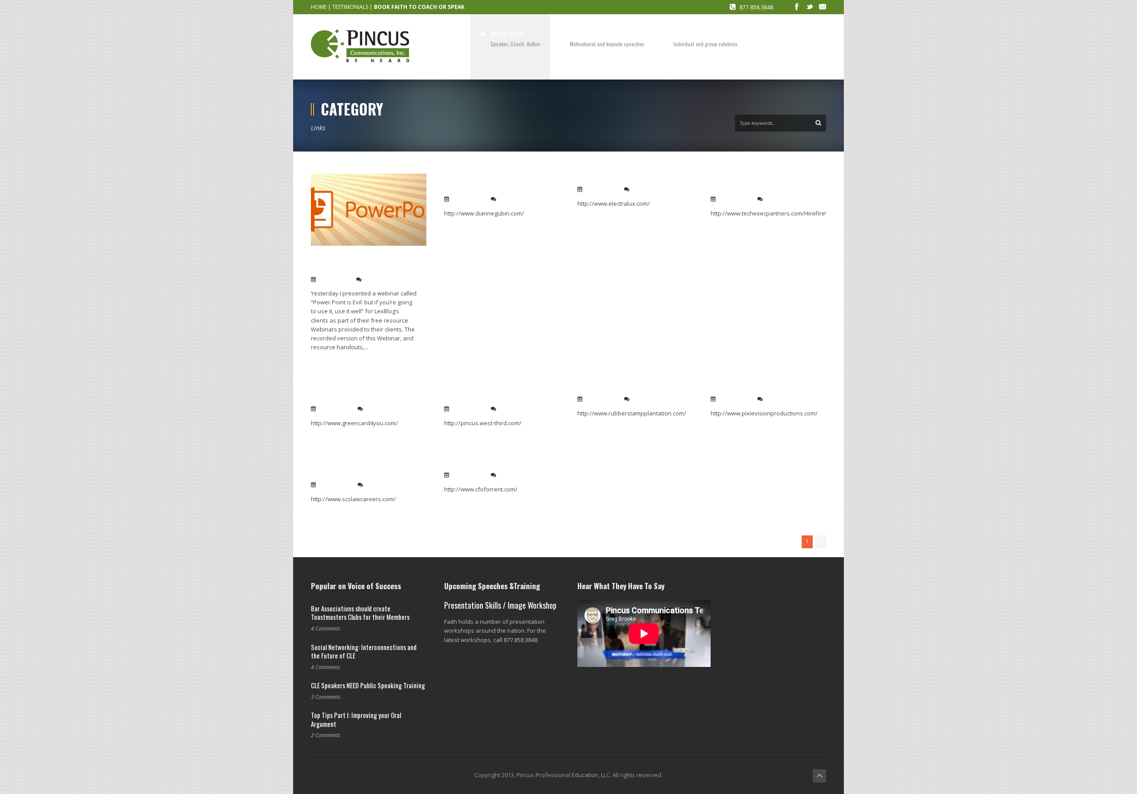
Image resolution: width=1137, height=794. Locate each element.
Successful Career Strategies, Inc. (358, 469)
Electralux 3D (598, 178)
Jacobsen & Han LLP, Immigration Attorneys (363, 393)
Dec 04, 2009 (468, 199)
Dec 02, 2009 (735, 199)
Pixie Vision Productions (750, 388)
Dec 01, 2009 (335, 409)
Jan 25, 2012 (334, 279)
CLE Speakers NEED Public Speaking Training (368, 685)
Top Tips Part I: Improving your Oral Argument (356, 719)
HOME (318, 7)
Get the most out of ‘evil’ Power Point (361, 263)
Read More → (328, 361)
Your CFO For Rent (473, 464)
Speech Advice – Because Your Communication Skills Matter (491, 393)
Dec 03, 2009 (601, 189)
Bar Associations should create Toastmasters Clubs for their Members (360, 612)
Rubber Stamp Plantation (618, 388)
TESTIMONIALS (350, 7)
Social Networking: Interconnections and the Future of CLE (364, 651)
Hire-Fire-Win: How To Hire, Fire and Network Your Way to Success (764, 183)
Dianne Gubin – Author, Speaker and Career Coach (494, 183)
